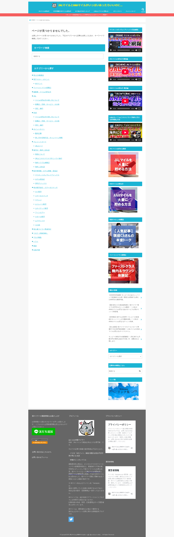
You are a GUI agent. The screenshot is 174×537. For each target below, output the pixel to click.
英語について (40, 154)
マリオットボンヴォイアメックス (47, 175)
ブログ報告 (37, 237)
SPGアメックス (41, 183)
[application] (125, 42)
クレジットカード (130, 11)
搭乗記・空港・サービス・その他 (47, 104)
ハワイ (35, 241)
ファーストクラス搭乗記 (42, 88)
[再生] (111, 50)
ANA (35, 113)
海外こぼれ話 (40, 167)
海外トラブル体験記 (42, 162)
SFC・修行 (39, 125)
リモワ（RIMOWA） (40, 233)
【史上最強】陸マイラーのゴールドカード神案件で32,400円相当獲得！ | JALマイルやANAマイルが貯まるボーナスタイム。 (124, 329)
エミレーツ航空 (40, 204)
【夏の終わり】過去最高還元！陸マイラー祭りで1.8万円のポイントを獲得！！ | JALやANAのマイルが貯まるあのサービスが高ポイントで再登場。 (124, 308)
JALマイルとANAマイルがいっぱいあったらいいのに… (85, 534)
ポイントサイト (117, 11)
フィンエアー (40, 212)
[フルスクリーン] (140, 50)
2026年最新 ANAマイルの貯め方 (62, 11)
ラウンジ (38, 200)
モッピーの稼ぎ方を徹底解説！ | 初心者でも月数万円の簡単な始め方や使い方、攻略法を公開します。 (124, 339)
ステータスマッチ (41, 196)
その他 (37, 225)
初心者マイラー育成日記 (42, 229)
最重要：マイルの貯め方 (42, 92)
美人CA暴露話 (38, 75)
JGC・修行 (39, 108)
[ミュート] (136, 50)
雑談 (35, 246)
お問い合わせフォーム (40, 457)
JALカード (39, 146)
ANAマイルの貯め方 (76, 474)
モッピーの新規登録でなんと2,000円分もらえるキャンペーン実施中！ (87, 15)
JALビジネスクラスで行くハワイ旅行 (48, 158)
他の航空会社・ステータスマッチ (45, 187)
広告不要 (36, 250)
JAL (34, 96)
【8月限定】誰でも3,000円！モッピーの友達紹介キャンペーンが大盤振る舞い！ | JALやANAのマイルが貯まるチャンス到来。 (124, 319)
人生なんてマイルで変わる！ (101, 11)
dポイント (38, 83)
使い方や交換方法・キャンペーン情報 (49, 138)
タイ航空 (38, 192)
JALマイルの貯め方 (44, 11)
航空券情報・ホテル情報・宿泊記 (45, 171)
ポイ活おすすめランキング (82, 11)
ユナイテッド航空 (41, 208)
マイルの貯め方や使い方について (47, 100)
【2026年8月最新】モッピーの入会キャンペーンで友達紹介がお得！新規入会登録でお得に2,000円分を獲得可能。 (124, 297)
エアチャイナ (40, 221)
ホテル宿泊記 (40, 179)
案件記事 (38, 133)
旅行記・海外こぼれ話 (41, 150)
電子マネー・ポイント (41, 79)
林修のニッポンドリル (78, 460)
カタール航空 (40, 217)
